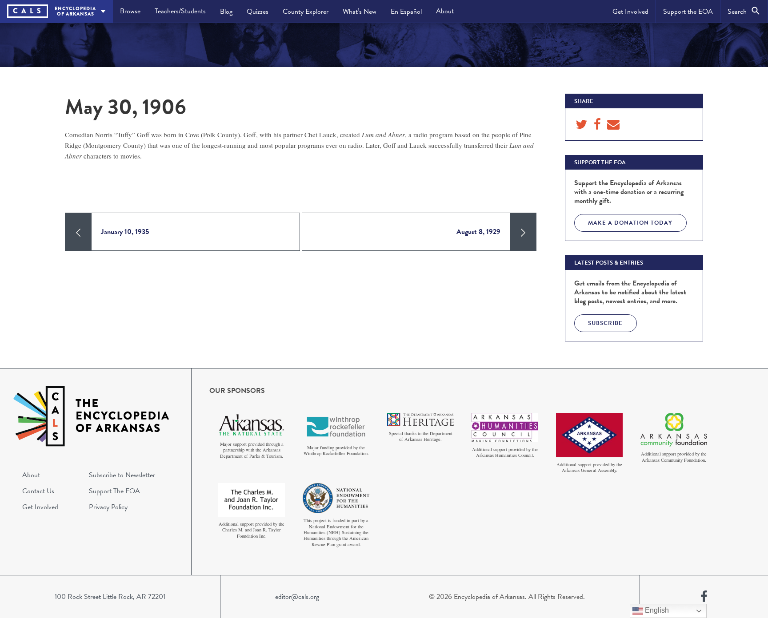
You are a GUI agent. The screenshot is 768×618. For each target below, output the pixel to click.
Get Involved (630, 11)
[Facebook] (704, 597)
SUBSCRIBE (605, 323)
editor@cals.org (297, 596)
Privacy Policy (108, 507)
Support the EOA (688, 11)
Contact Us (38, 491)
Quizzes (257, 11)
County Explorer (305, 11)
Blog (226, 11)
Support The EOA (114, 491)
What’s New (359, 11)
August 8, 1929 (478, 231)
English (656, 610)
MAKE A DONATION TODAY (630, 222)
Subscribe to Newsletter (122, 475)
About (445, 11)
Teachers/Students (180, 11)
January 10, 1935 (125, 231)
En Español (406, 11)
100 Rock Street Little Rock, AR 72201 (110, 596)
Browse (130, 11)
